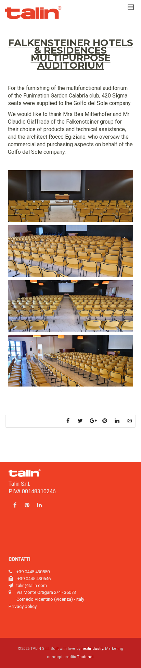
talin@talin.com (31, 585)
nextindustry (92, 648)
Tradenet (85, 657)
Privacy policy (23, 606)
